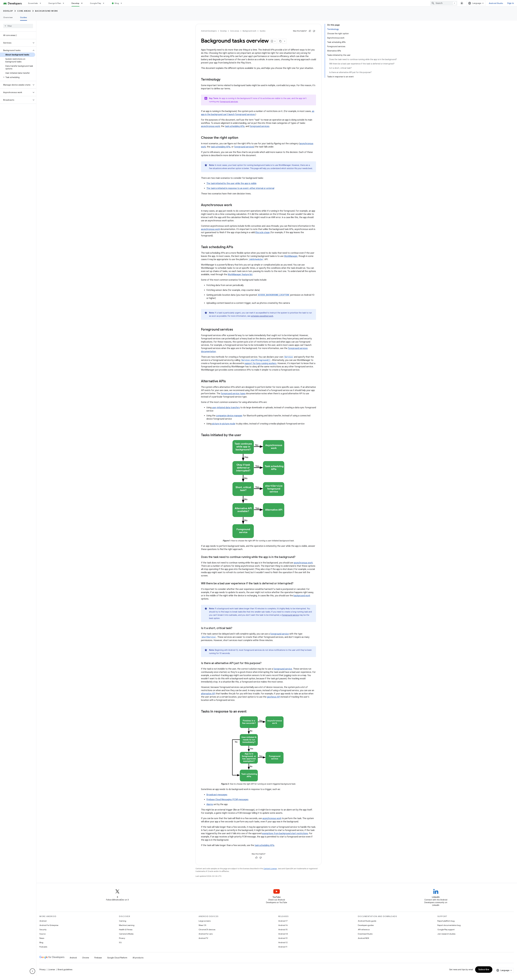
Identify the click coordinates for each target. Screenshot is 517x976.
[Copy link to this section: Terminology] (223, 79)
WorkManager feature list (240, 274)
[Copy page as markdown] (280, 41)
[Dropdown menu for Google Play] (104, 3)
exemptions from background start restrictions (285, 833)
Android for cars (206, 934)
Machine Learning (126, 925)
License (51, 969)
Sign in (510, 3)
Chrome (85, 957)
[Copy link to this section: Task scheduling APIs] (236, 247)
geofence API (273, 697)
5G (120, 942)
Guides (23, 17)
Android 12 (283, 942)
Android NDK (363, 938)
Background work (46, 11)
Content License (270, 868)
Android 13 (282, 938)
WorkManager (290, 256)
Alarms (209, 804)
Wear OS (202, 925)
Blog (117, 3)
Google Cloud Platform (117, 957)
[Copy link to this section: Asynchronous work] (234, 205)
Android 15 (283, 929)
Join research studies (446, 934)
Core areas (24, 11)
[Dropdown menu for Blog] (122, 3)
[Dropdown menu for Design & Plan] (64, 3)
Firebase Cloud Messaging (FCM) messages (227, 799)
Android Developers (209, 31)
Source (42, 934)
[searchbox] (18, 26)
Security (42, 929)
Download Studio (365, 934)
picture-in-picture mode (223, 423)
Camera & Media (126, 934)
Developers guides (366, 925)
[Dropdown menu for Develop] (83, 3)
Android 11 (282, 947)
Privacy (122, 938)
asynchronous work (210, 126)
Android (42, 921)
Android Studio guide (367, 921)
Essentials (33, 3)
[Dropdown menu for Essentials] (41, 3)
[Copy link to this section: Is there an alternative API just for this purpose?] (264, 663)
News (41, 938)
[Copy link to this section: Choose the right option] (241, 138)
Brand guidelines (65, 969)
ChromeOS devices (207, 929)
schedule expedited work (262, 316)
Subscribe (483, 969)
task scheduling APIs (234, 126)
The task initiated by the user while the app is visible (231, 183)
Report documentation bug (449, 925)
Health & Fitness (125, 929)
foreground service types (233, 393)
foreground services (229, 101)
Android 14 (283, 934)
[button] (16, 43)
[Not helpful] (314, 31)
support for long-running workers (260, 363)
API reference (364, 929)
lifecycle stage (262, 232)
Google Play (95, 3)
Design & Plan (54, 3)
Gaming (122, 921)
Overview (8, 17)
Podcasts (43, 947)
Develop (75, 3)
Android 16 (283, 925)
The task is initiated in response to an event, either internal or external (240, 188)
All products (138, 957)
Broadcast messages (216, 794)
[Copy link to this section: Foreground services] (235, 329)
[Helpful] (310, 31)
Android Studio (496, 3)
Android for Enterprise (48, 925)
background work (302, 595)
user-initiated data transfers (226, 407)
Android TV (203, 938)
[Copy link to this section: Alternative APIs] (228, 381)
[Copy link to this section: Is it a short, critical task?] (235, 628)
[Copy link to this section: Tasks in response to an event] (249, 711)
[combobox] (443, 3)
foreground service (290, 615)
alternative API (208, 693)
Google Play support (446, 929)
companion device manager (229, 415)
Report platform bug (446, 921)
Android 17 (283, 921)
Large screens (205, 921)
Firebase (98, 957)
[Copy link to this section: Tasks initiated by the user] (244, 435)
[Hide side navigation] (32, 971)
